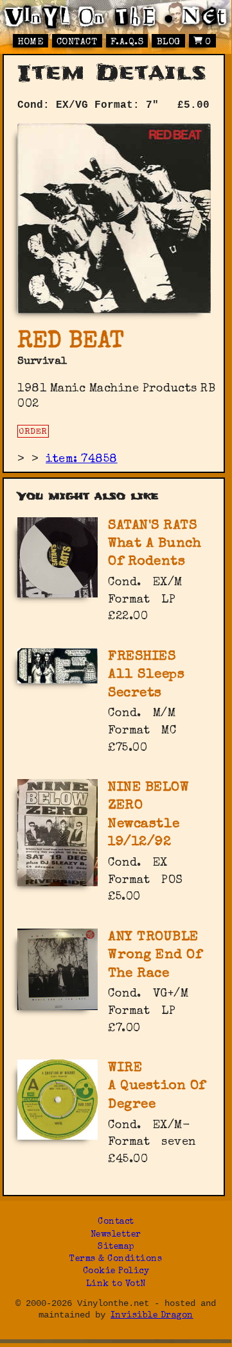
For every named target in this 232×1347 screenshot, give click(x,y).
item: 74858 (82, 459)
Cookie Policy (116, 1271)
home (30, 42)
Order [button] (33, 432)
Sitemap (116, 1247)
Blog (169, 42)
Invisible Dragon (152, 1316)
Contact (77, 42)
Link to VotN (116, 1284)
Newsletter (116, 1235)
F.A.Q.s (127, 42)
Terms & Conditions (115, 1259)
